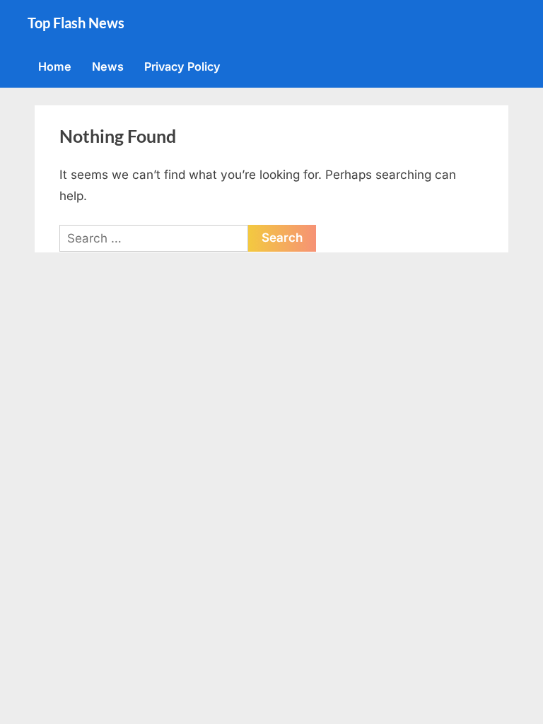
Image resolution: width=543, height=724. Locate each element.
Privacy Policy (182, 66)
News (108, 66)
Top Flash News (76, 22)
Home (54, 66)
